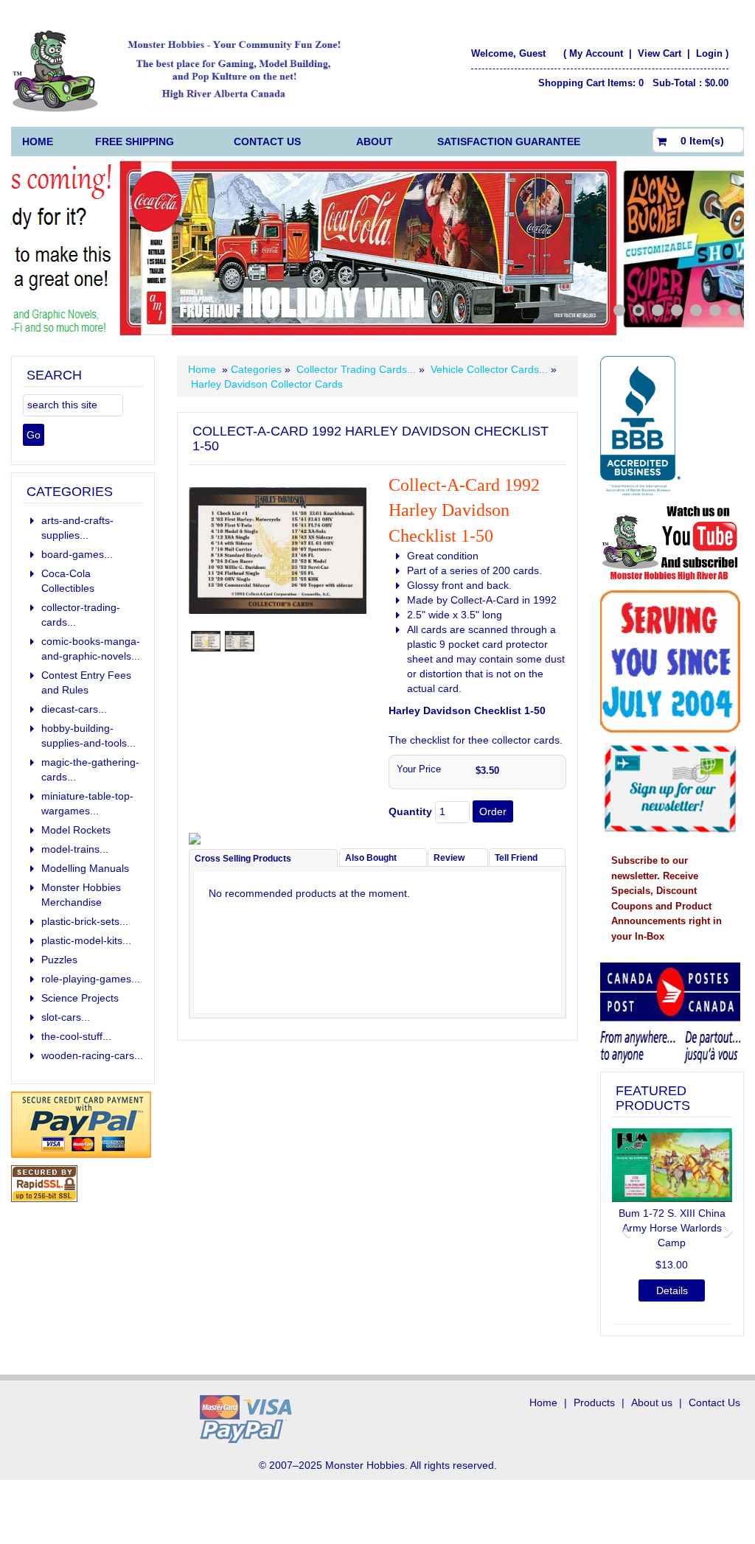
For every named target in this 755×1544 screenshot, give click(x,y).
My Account (596, 53)
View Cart (661, 53)
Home (37, 141)
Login (709, 53)
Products (594, 1402)
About (374, 141)
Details (672, 1290)
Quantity (410, 811)
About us (651, 1402)
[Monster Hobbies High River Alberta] (184, 70)
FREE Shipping (134, 141)
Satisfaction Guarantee (508, 141)
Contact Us (267, 141)
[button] (621, 1224)
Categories (258, 369)
